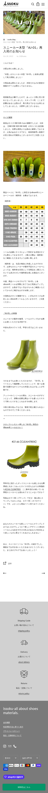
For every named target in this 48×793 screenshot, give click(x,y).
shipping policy (24, 631)
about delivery (24, 662)
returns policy (23, 693)
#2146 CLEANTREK (13, 489)
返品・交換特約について (12, 735)
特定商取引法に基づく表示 (13, 727)
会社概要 (6, 722)
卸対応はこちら (24, 787)
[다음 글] (43, 574)
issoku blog (11, 40)
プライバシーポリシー (11, 731)
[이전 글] (4, 574)
